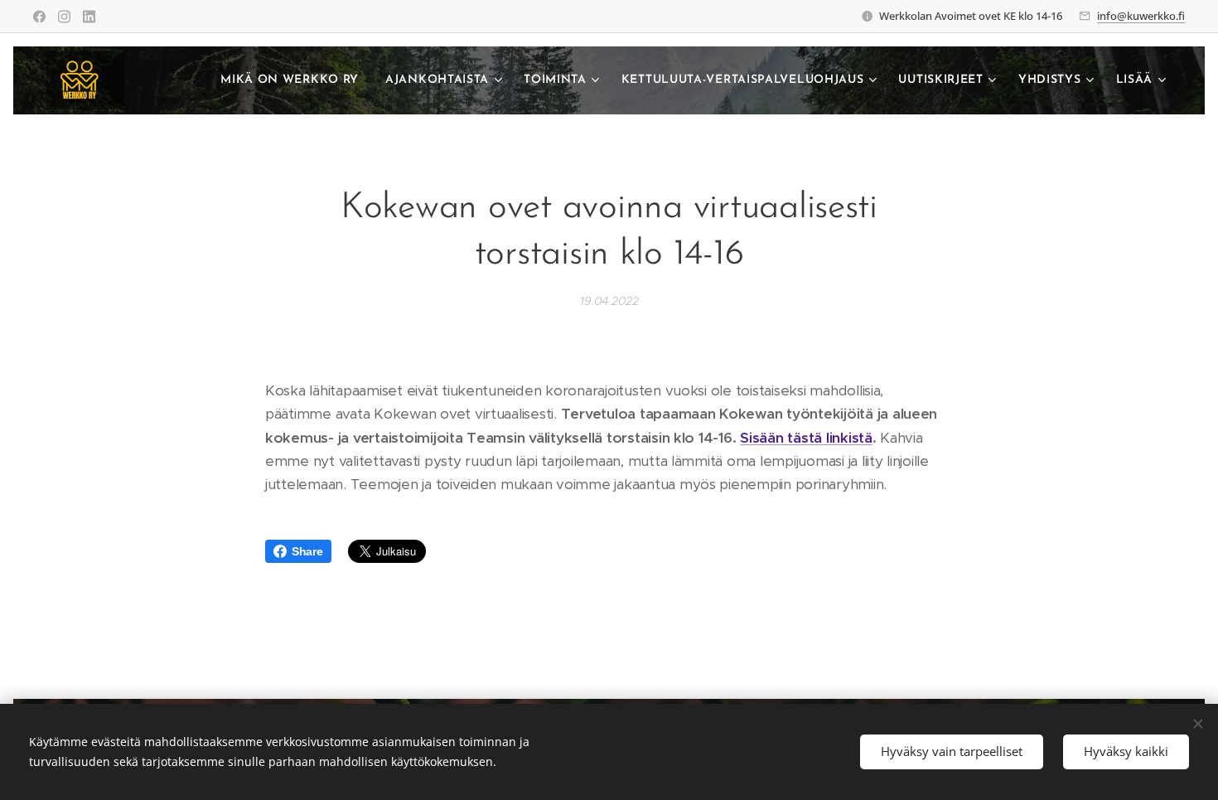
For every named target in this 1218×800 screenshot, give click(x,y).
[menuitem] (294, 80)
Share (307, 551)
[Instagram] (64, 16)
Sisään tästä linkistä (806, 438)
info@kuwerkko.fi (1141, 15)
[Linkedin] (89, 16)
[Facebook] (39, 16)
